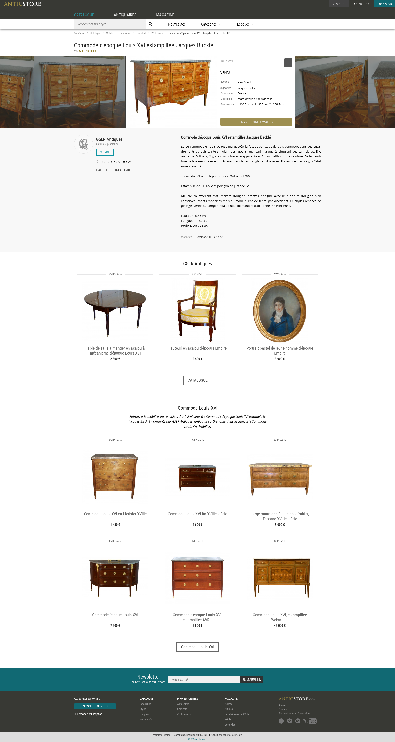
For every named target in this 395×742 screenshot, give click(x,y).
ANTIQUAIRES (125, 15)
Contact (283, 709)
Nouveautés (177, 24)
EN (360, 4)
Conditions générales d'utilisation (191, 734)
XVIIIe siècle (157, 33)
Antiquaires (183, 704)
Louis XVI (141, 33)
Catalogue (95, 33)
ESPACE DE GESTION (95, 706)
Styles (143, 709)
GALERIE (102, 170)
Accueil (282, 705)
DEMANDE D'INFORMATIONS (256, 122)
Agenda (228, 704)
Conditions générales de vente (226, 734)
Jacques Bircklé (247, 88)
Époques (144, 714)
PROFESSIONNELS (187, 698)
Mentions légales (161, 734)
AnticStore (79, 33)
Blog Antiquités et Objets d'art (294, 713)
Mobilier (110, 33)
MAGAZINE (165, 15)
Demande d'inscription (89, 714)
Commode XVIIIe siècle (209, 237)
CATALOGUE (84, 15)
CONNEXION (385, 4)
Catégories (145, 704)
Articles (229, 709)
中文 (367, 4)
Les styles (230, 724)
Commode (125, 33)
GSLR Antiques (109, 139)
